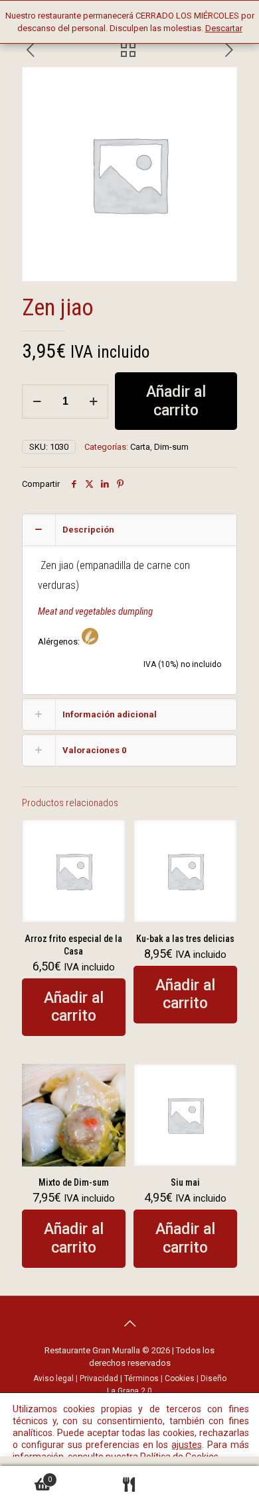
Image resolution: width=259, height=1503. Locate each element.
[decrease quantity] (36, 401)
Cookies (180, 1378)
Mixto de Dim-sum (74, 1182)
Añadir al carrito (176, 401)
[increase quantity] (93, 401)
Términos (141, 1378)
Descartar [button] (223, 28)
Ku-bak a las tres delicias (185, 938)
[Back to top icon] (129, 1323)
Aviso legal (53, 1378)
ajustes (186, 1444)
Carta (140, 447)
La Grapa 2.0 (129, 1391)
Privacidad (99, 1378)
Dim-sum (171, 447)
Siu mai (185, 1182)
